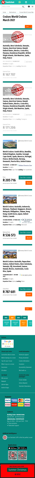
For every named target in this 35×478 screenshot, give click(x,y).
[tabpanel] (17, 323)
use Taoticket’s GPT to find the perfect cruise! (20, 437)
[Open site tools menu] (32, 2)
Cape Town (15, 170)
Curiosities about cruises (8, 355)
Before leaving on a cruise (8, 358)
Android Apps (5, 387)
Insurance (21, 364)
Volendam (6, 165)
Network (3, 381)
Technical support (24, 355)
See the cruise (25, 177)
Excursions (4, 367)
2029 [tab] (24, 318)
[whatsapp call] (20, 2)
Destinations (12, 12)
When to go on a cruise (7, 364)
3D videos (4, 370)
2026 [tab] (6, 318)
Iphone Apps (4, 384)
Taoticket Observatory (25, 386)
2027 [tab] (12, 318)
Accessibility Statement (25, 367)
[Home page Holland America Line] (25, 165)
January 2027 (6, 323)
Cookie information (24, 361)
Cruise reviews (23, 380)
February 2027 (15, 323)
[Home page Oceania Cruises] (26, 220)
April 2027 (30, 323)
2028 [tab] (18, 318)
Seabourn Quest (8, 275)
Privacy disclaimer (24, 358)
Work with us (22, 370)
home (4, 12)
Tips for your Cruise (6, 361)
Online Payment (23, 383)
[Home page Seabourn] (26, 275)
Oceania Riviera (7, 220)
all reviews (7, 346)
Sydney (14, 225)
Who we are (4, 378)
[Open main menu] (32, 6)
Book (29, 183)
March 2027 (23, 323)
